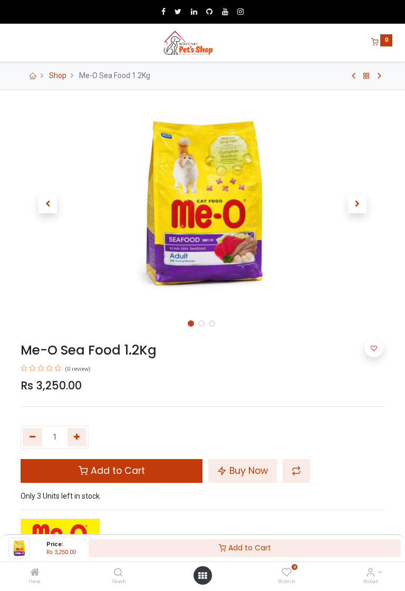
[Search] (118, 573)
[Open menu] (202, 575)
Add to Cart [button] (116, 470)
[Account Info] (370, 573)
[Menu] (13, 42)
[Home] (35, 573)
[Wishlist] (287, 573)
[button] (48, 204)
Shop (57, 75)
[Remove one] (32, 437)
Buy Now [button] (247, 470)
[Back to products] (366, 76)
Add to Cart (248, 547)
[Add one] (77, 437)
